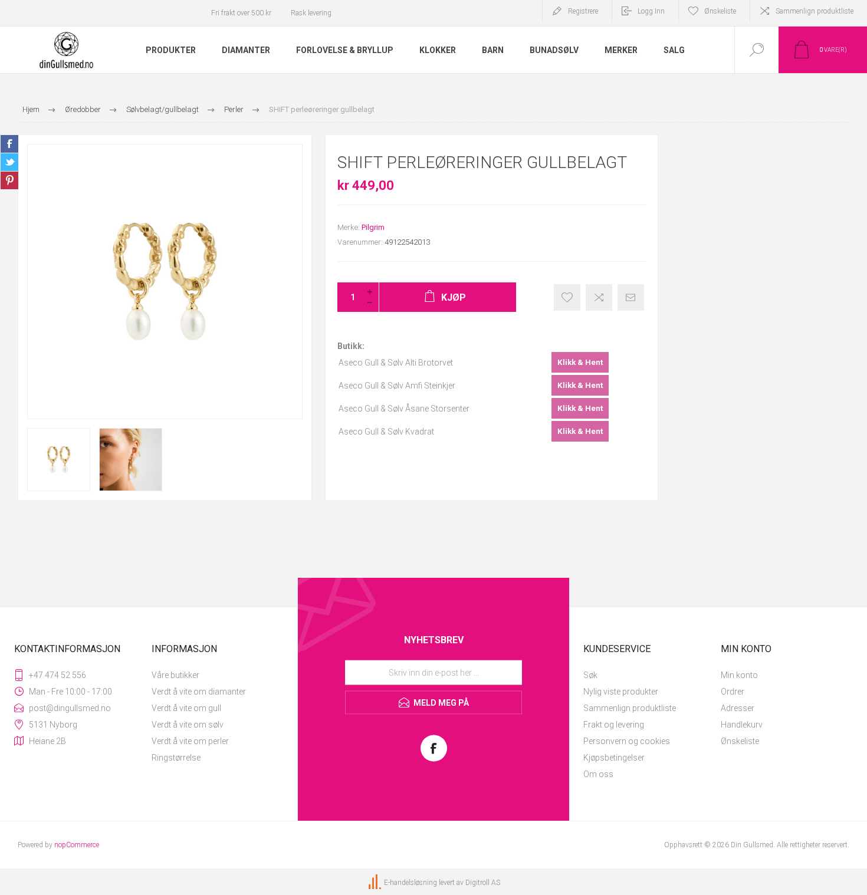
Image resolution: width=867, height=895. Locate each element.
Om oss (598, 774)
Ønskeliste (740, 741)
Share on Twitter (9, 162)
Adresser (737, 708)
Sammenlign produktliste (814, 11)
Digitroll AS (482, 882)
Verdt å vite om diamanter (199, 691)
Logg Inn (651, 11)
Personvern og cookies (626, 741)
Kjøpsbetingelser (614, 757)
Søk (590, 675)
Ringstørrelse (176, 757)
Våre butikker (175, 675)
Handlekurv (742, 724)
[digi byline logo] (375, 882)
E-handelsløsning (410, 882)
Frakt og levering (613, 724)
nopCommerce (76, 845)
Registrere (583, 11)
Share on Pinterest (9, 180)
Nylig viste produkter (620, 691)
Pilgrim (373, 227)
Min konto (739, 675)
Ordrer (732, 691)
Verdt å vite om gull (186, 708)
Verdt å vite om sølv (188, 724)
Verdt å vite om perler (190, 741)
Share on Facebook (9, 144)
